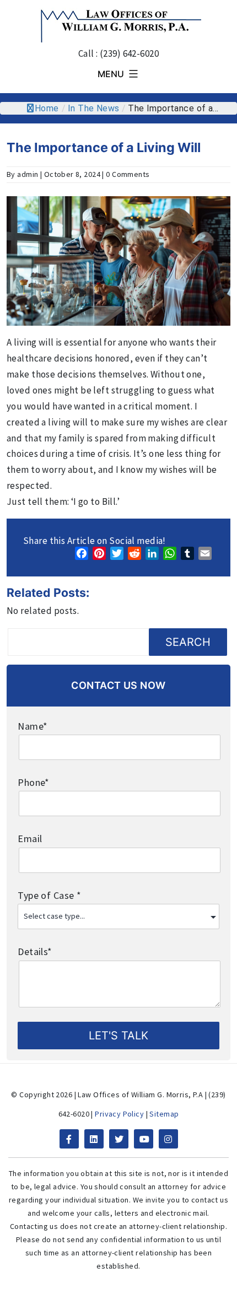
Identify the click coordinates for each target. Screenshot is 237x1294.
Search (188, 642)
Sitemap (164, 1114)
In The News (94, 108)
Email (30, 838)
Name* (32, 726)
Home (46, 108)
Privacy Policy (119, 1114)
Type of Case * (49, 895)
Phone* (34, 782)
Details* (35, 951)
